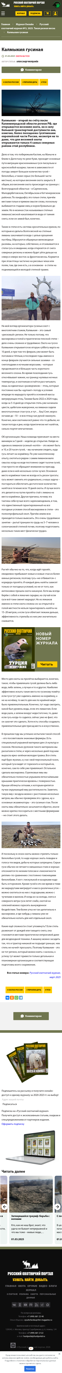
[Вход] (55, 13)
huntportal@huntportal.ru (34, 1336)
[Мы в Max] (47, 1306)
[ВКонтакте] (7, 998)
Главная (10, 1286)
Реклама (24, 1294)
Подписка (35, 14)
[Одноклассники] (12, 998)
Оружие (32, 1286)
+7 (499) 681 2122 (35, 1333)
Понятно (30, 1369)
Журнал (21, 14)
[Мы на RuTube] (31, 1306)
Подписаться (10, 1104)
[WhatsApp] (16, 998)
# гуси (43, 82)
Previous (4, 1207)
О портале (12, 1294)
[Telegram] (21, 998)
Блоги (53, 1286)
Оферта (34, 1294)
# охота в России (11, 82)
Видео (43, 1286)
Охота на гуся (22, 56)
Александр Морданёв (27, 62)
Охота (22, 1286)
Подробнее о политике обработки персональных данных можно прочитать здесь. (30, 1362)
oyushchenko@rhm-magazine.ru (38, 1320)
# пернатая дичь (30, 82)
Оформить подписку (13, 1124)
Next (57, 1207)
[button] (30, 1359)
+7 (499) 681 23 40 (35, 1317)
